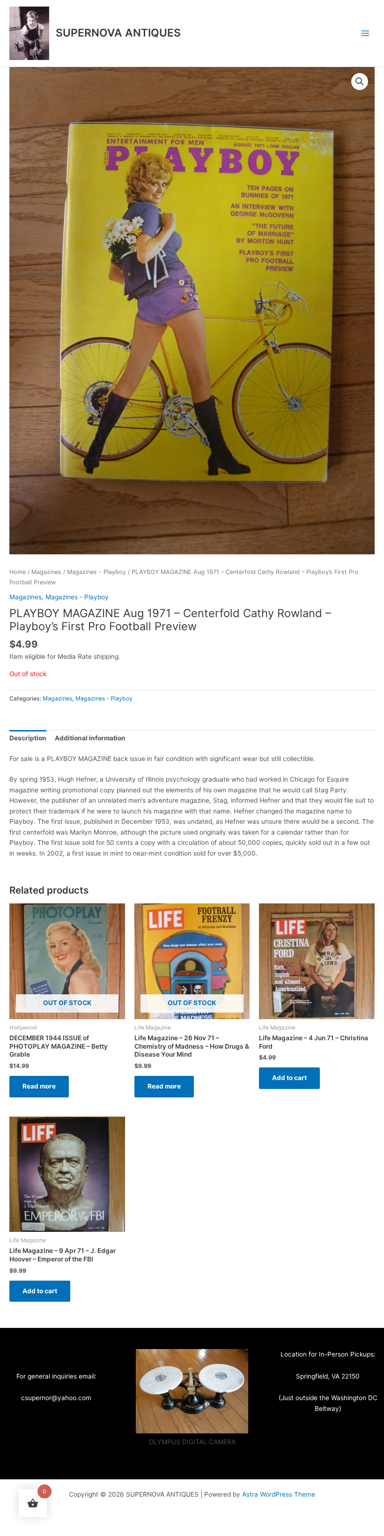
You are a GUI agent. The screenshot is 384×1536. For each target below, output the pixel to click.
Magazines (46, 571)
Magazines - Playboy (96, 571)
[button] (359, 81)
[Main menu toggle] (365, 33)
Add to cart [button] (289, 1077)
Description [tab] (27, 738)
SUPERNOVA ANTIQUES (118, 32)
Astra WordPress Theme (278, 1494)
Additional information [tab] (90, 738)
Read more (39, 1086)
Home (17, 571)
